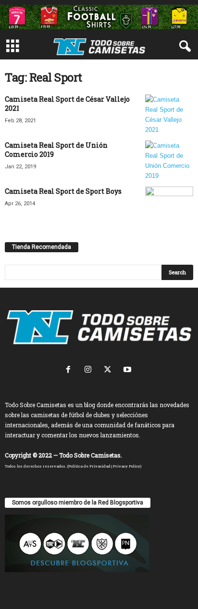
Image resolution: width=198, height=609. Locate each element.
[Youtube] (128, 370)
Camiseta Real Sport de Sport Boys (63, 191)
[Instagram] (90, 370)
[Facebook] (70, 370)
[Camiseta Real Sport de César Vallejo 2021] (169, 114)
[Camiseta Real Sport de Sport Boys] (169, 200)
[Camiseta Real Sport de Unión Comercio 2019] (169, 161)
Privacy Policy (126, 466)
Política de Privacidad (89, 466)
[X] (110, 370)
